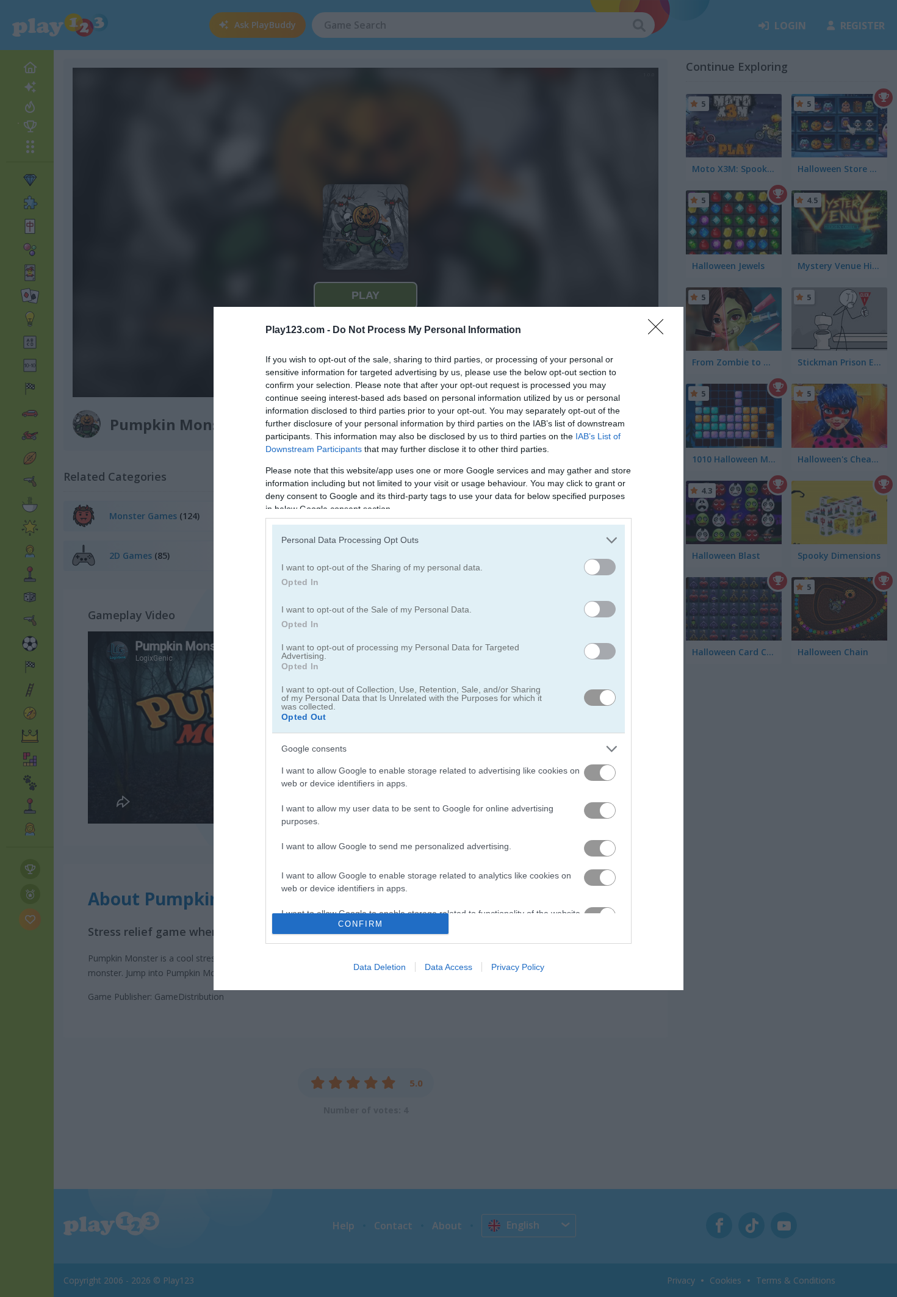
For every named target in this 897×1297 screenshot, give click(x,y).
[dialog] (448, 649)
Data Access (448, 967)
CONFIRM (360, 924)
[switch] (600, 567)
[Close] (659, 330)
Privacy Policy (517, 967)
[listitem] (448, 540)
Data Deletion (379, 967)
